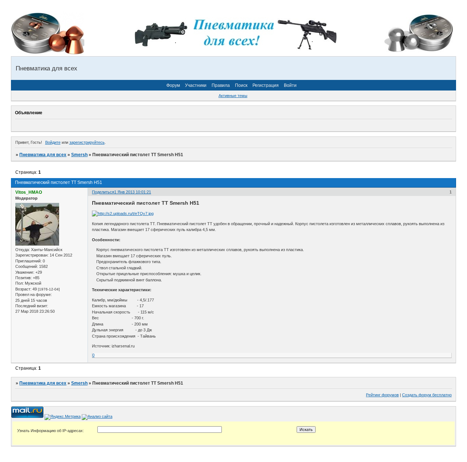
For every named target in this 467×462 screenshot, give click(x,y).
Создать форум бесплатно (427, 395)
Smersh (79, 154)
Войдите (53, 142)
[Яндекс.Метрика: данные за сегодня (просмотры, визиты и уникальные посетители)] (63, 417)
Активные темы (233, 95)
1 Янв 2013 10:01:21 (132, 192)
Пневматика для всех (42, 154)
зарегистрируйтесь (87, 142)
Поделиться (103, 192)
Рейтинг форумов (382, 395)
